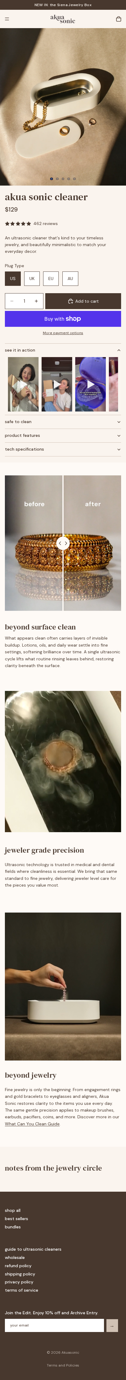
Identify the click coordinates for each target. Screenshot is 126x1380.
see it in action (20, 350)
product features (22, 435)
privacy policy (19, 1282)
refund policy (18, 1265)
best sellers (16, 1218)
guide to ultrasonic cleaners (33, 1249)
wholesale (15, 1257)
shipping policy (20, 1274)
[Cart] (118, 19)
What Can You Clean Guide (32, 1124)
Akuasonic (70, 1352)
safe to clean (18, 421)
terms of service (21, 1290)
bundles (13, 1227)
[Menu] (7, 19)
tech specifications (24, 449)
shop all (12, 1210)
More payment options (63, 332)
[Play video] (23, 384)
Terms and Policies (63, 1365)
